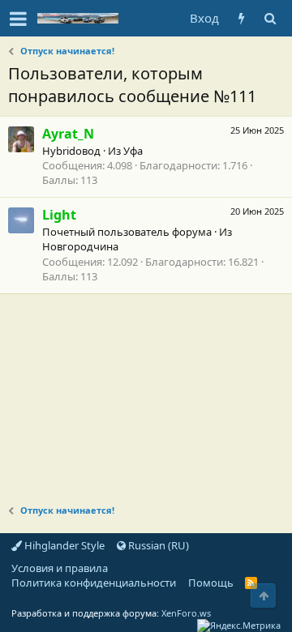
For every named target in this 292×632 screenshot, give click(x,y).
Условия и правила (59, 568)
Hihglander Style (63, 545)
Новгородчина (80, 246)
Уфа (133, 150)
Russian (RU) (157, 545)
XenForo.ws (186, 613)
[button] (18, 18)
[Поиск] (270, 18)
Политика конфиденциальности (93, 582)
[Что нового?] (241, 18)
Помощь (211, 582)
